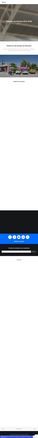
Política (19, 23)
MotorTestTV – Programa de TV (19, 340)
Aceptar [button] (35, 436)
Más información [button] (3, 437)
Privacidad (26, 434)
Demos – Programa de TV (19, 395)
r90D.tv (19, 313)
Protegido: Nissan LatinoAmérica (19, 285)
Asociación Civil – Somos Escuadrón (19, 422)
